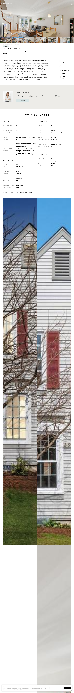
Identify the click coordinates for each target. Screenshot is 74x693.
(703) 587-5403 (33, 96)
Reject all (53, 688)
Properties (24, 3)
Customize (60, 688)
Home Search (32, 3)
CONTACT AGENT (22, 100)
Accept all (67, 688)
